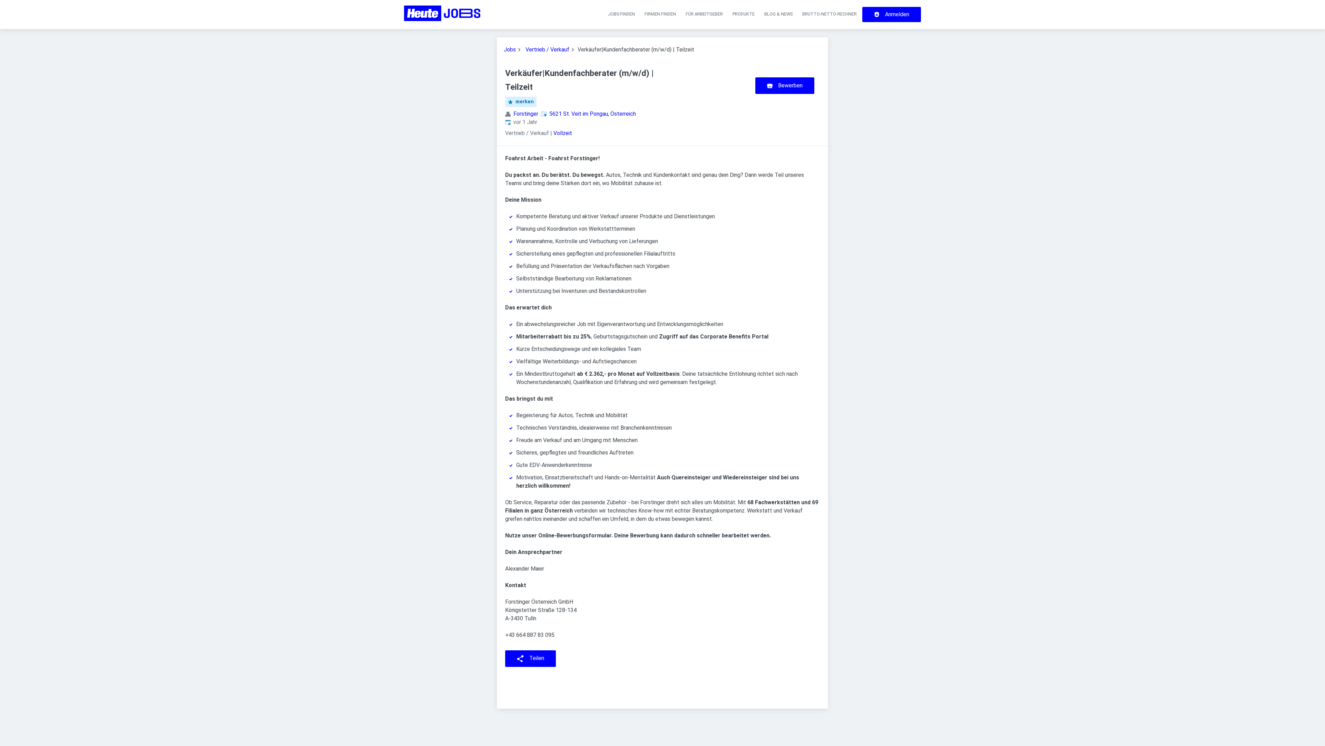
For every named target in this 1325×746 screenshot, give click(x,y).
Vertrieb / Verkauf (547, 49)
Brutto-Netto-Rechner (829, 14)
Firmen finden (660, 14)
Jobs (510, 49)
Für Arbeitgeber (704, 14)
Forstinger (525, 114)
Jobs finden (621, 14)
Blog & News (778, 14)
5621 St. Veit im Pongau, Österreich (592, 114)
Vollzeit (562, 133)
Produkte (744, 14)
